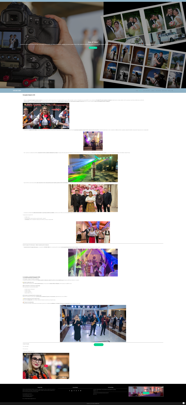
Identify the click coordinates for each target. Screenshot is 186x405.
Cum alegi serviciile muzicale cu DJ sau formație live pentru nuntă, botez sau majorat (104, 389)
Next (184, 37)
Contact (169, 90)
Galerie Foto (164, 90)
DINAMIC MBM (17, 90)
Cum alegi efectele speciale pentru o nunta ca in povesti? (100, 392)
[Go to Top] (183, 403)
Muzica (140, 90)
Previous (2, 37)
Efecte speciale (146, 90)
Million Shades (97, 403)
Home (137, 90)
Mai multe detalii (92, 47)
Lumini (152, 90)
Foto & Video (158, 90)
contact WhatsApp (98, 344)
